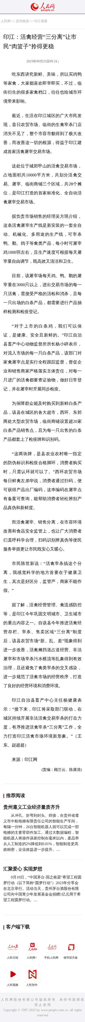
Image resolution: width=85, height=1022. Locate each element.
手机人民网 (51, 957)
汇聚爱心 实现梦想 (22, 868)
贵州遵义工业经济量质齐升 (31, 807)
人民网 (6, 21)
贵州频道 (22, 21)
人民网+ (32, 957)
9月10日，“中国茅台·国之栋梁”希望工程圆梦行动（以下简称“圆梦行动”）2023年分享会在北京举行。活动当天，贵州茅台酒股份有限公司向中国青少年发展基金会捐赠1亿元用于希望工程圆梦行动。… (42, 888)
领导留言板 (71, 957)
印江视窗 (40, 21)
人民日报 (12, 957)
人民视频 (12, 985)
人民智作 (32, 985)
